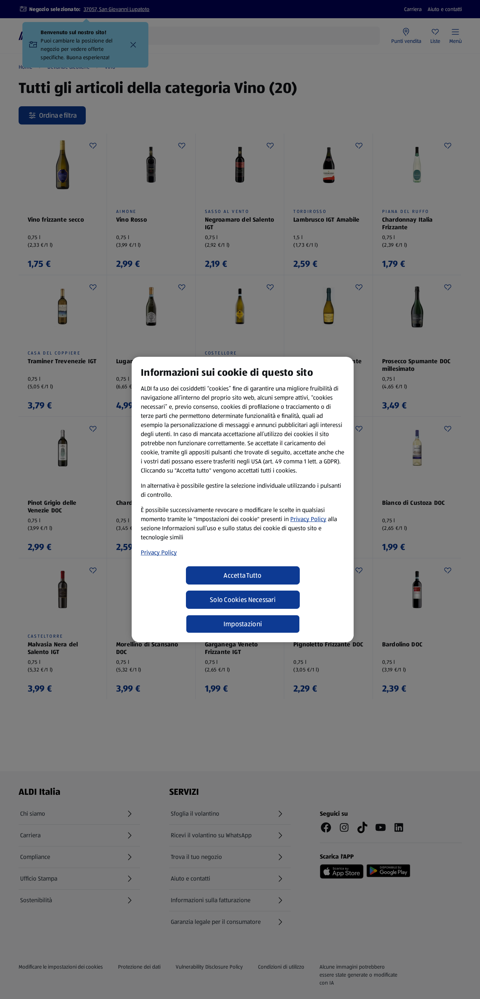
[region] (243, 499)
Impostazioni (242, 624)
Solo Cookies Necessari (242, 600)
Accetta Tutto (242, 575)
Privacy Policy (308, 519)
